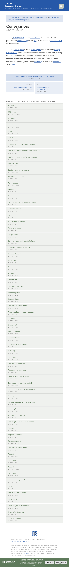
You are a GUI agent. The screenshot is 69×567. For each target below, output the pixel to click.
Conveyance (18, 38)
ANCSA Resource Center (13, 5)
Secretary (38, 62)
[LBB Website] (34, 533)
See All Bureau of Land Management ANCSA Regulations (34, 77)
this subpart (35, 38)
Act (35, 41)
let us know (27, 553)
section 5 (57, 62)
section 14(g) (22, 41)
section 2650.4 (56, 41)
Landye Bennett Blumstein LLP (20, 541)
